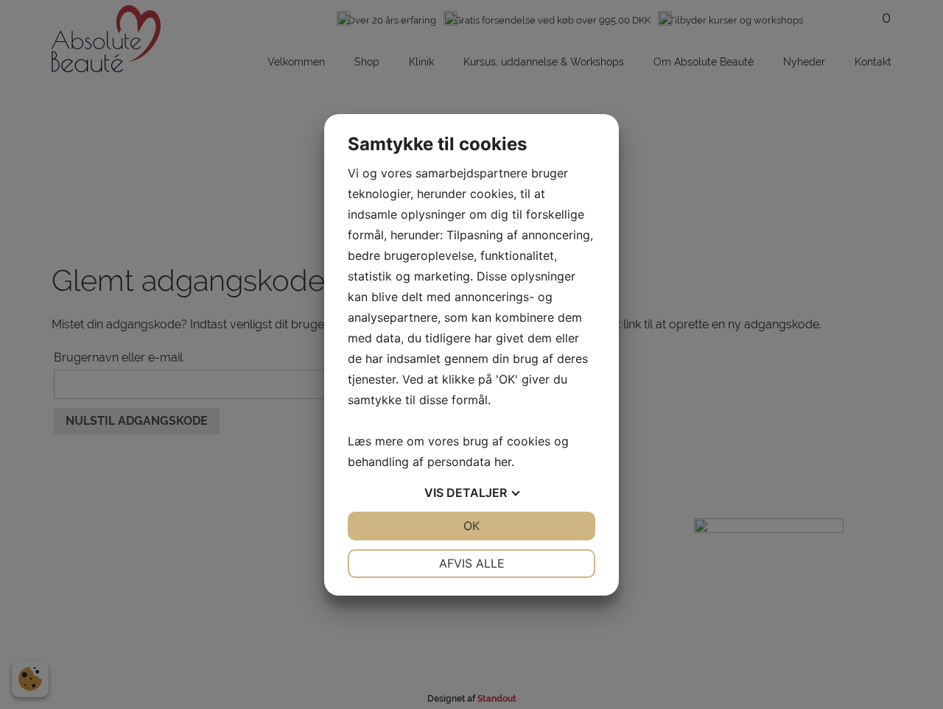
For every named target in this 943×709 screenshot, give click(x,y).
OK (471, 525)
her (502, 461)
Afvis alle (472, 563)
